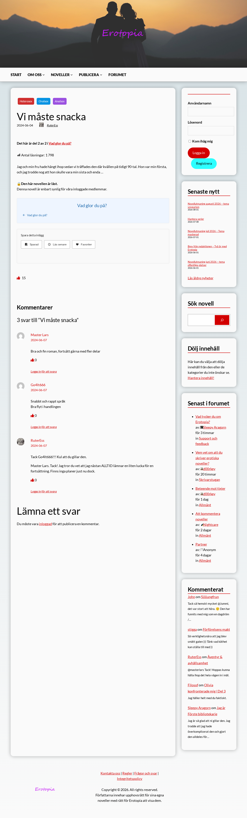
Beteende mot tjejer (210, 489)
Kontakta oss (110, 773)
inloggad (45, 524)
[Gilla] (19, 278)
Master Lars (40, 335)
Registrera (204, 163)
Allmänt (205, 505)
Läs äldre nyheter (200, 278)
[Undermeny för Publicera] (101, 75)
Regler (127, 773)
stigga (192, 629)
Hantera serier (196, 218)
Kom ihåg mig (202, 141)
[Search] (222, 320)
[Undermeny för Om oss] (43, 75)
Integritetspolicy (129, 779)
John (191, 597)
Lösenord (195, 122)
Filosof (193, 685)
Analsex (60, 101)
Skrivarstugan (209, 480)
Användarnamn (199, 103)
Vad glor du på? (60, 143)
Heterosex (26, 101)
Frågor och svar (145, 773)
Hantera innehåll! (201, 378)
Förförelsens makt (216, 629)
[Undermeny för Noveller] (71, 75)
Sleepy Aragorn (199, 708)
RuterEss (52, 125)
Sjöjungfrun (210, 597)
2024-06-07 (39, 340)
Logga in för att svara (44, 371)
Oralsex (43, 101)
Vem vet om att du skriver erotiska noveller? (208, 457)
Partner (201, 544)
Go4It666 (38, 385)
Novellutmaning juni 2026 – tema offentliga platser (206, 263)
